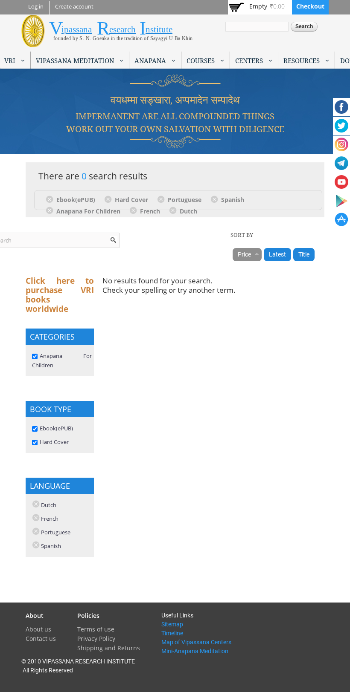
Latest (277, 254)
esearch (122, 29)
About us (38, 629)
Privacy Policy (96, 638)
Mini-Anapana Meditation (194, 651)
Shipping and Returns (108, 648)
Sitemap (172, 624)
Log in (36, 6)
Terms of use (95, 629)
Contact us (41, 638)
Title (303, 254)
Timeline (172, 633)
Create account (74, 6)
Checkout (310, 6)
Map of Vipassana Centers (196, 642)
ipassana (76, 29)
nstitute (159, 29)
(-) (51, 199)
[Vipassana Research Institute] (33, 42)
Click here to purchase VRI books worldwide (60, 294)
